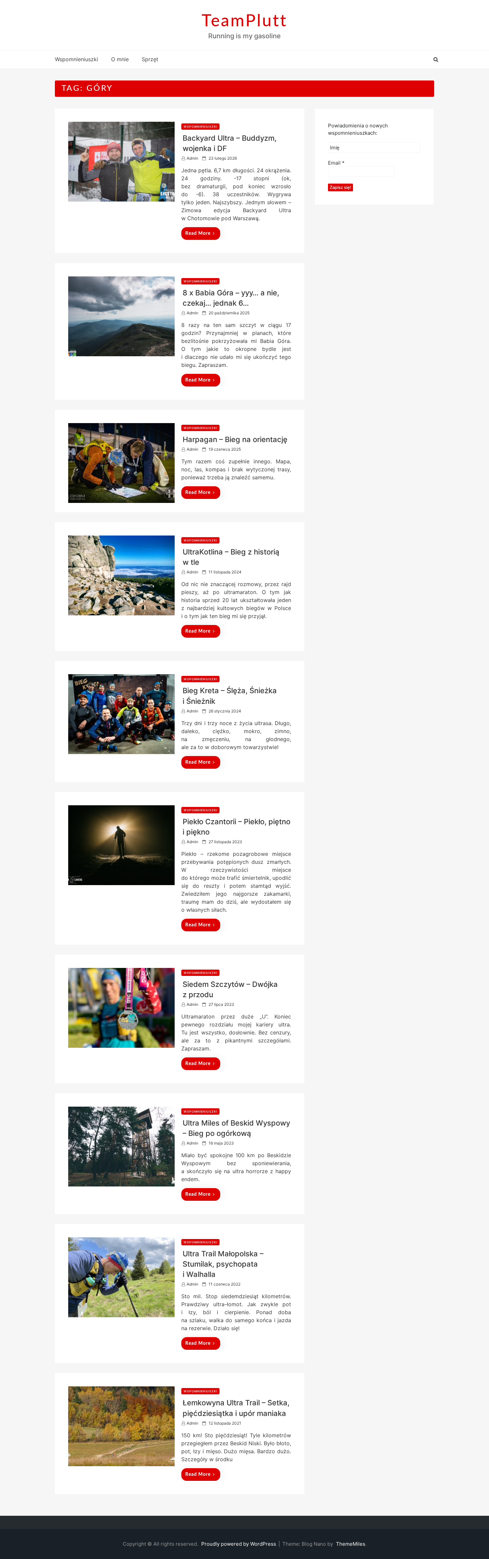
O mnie (120, 59)
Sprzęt (150, 59)
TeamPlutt (244, 21)
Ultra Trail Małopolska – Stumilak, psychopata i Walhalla (223, 1264)
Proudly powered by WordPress (239, 1544)
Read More (198, 233)
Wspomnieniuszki (76, 59)
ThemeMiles (350, 1544)
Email (336, 163)
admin (192, 158)
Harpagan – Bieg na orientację (235, 439)
